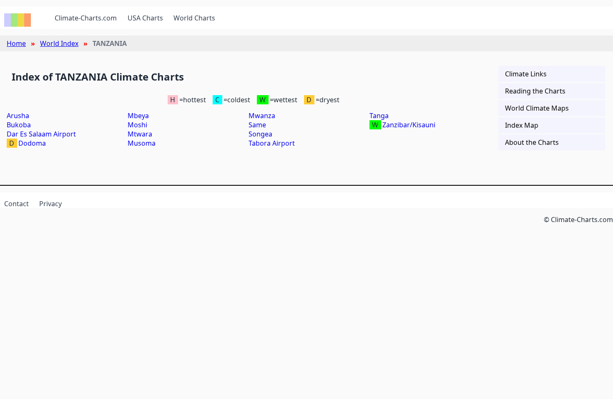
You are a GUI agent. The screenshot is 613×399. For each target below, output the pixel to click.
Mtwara (140, 134)
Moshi (137, 124)
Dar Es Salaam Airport (41, 134)
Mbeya (138, 115)
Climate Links (526, 73)
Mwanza (262, 115)
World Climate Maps (537, 108)
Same (257, 124)
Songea (260, 134)
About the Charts (532, 142)
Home (16, 43)
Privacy (50, 203)
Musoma (142, 143)
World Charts (194, 18)
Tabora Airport (272, 143)
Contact (16, 203)
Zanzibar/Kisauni (408, 124)
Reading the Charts (535, 91)
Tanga (379, 115)
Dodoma (32, 143)
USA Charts (145, 18)
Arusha (18, 115)
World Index (59, 43)
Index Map (521, 125)
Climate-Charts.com (86, 18)
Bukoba (19, 124)
